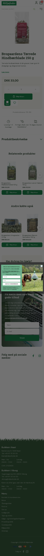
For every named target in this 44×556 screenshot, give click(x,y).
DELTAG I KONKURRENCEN (11, 284)
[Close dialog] (42, 266)
